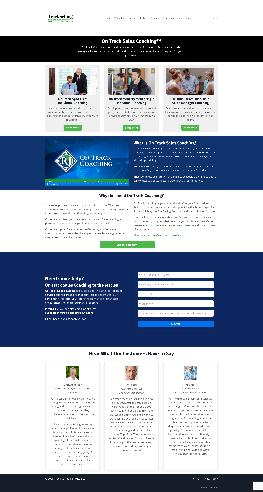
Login (215, 18)
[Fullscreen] (127, 184)
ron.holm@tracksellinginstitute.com (70, 312)
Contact (189, 18)
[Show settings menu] (121, 184)
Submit (175, 324)
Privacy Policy (210, 478)
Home (108, 18)
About (179, 18)
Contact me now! (127, 244)
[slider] (84, 184)
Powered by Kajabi (209, 487)
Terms (195, 478)
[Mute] (116, 184)
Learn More (72, 127)
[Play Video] (47, 184)
